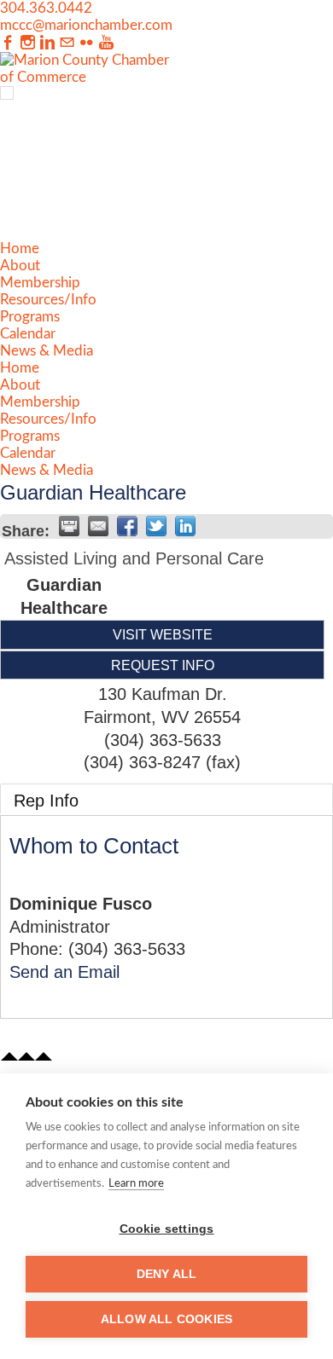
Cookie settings (167, 1229)
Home (19, 248)
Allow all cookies (166, 1319)
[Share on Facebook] (127, 526)
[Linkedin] (47, 43)
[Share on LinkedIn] (185, 526)
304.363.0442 (46, 8)
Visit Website (163, 634)
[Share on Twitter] (156, 526)
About (20, 265)
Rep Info (46, 800)
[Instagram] (27, 43)
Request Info (162, 665)
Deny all (167, 1274)
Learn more (136, 1183)
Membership (40, 282)
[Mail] (67, 43)
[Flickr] (86, 43)
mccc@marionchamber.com (86, 25)
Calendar (28, 334)
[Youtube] (106, 43)
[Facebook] (8, 43)
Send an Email (64, 972)
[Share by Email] (98, 526)
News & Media (46, 351)
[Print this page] (69, 526)
